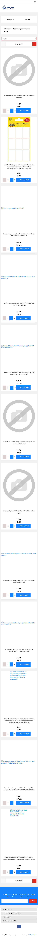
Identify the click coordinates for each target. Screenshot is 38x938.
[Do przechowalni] (33, 111)
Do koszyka (24, 110)
